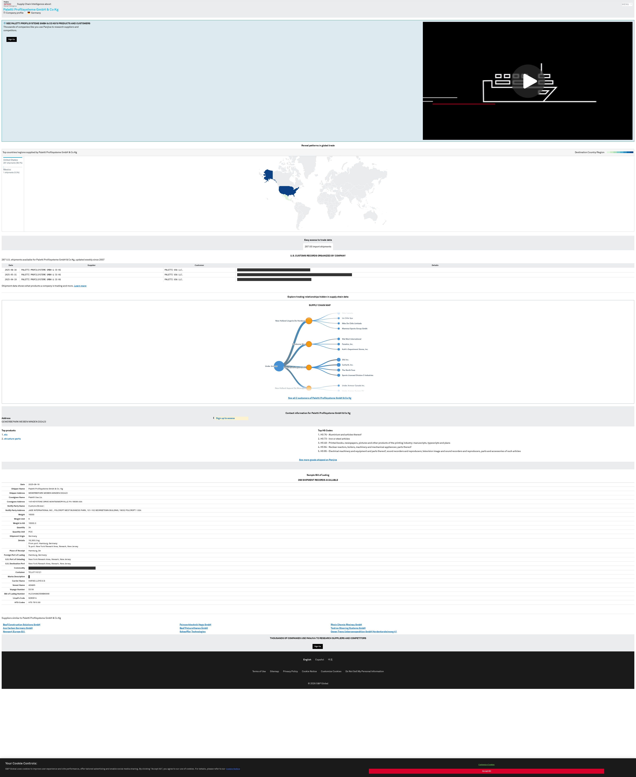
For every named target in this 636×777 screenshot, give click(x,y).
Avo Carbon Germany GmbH (18, 628)
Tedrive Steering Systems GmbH (348, 628)
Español (319, 660)
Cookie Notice (309, 671)
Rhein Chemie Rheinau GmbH (346, 625)
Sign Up (11, 39)
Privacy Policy (290, 671)
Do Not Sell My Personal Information (364, 671)
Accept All (486, 771)
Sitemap (274, 671)
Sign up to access (225, 418)
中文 (330, 660)
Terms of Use (259, 671)
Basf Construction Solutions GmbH (21, 625)
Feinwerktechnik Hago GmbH (195, 625)
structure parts (12, 439)
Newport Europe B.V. (14, 632)
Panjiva (10, 4)
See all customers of (319, 398)
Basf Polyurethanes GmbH (194, 628)
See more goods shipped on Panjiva (318, 460)
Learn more (80, 286)
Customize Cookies (331, 671)
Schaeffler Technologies (193, 632)
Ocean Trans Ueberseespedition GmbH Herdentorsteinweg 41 (364, 632)
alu (5, 435)
